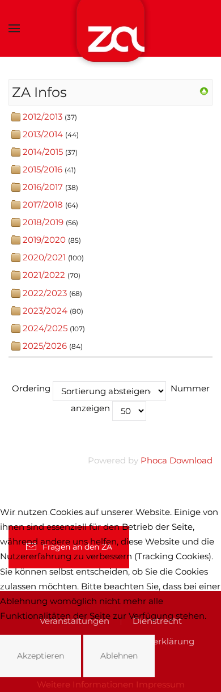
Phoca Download (176, 460)
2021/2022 (44, 274)
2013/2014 (43, 134)
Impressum (160, 684)
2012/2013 (42, 116)
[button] (14, 28)
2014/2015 (43, 151)
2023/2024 (45, 310)
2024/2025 (45, 328)
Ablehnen (119, 656)
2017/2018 (43, 204)
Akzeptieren (40, 656)
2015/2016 (42, 169)
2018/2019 (43, 222)
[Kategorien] (204, 90)
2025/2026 (45, 345)
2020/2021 (44, 257)
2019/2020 (44, 239)
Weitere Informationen (85, 684)
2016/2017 (43, 187)
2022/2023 (45, 293)
